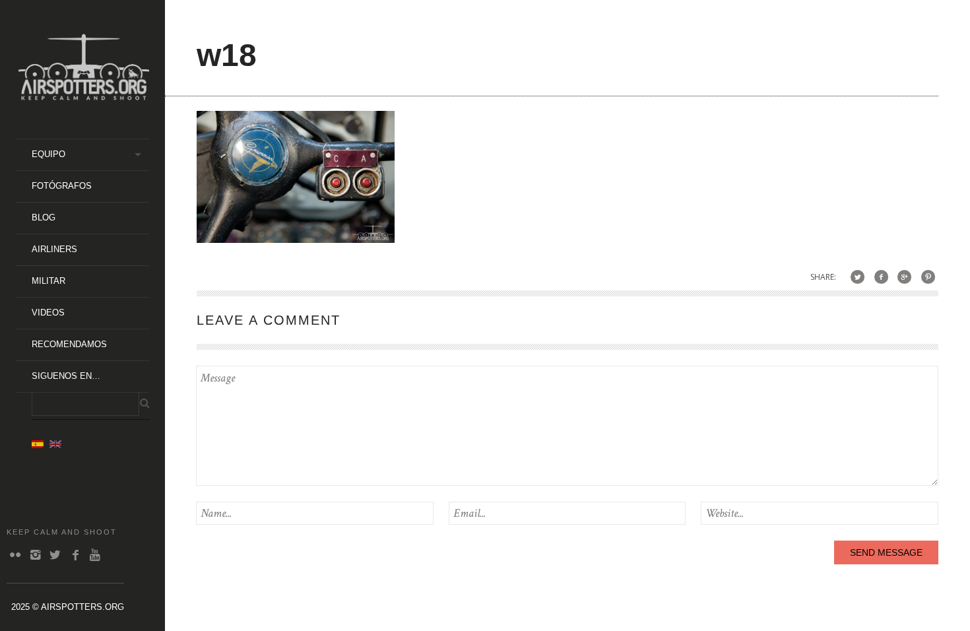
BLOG (43, 217)
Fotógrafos (62, 186)
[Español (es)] (38, 443)
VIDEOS (48, 312)
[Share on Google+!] (904, 276)
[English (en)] (55, 443)
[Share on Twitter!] (857, 276)
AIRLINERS (54, 249)
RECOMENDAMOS (69, 344)
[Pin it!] (928, 276)
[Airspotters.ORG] (83, 95)
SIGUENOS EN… (66, 376)
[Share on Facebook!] (881, 276)
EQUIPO (48, 154)
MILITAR (48, 281)
